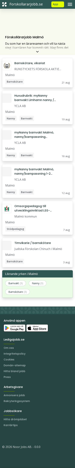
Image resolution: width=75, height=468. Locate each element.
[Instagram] (5, 436)
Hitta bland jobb (14, 371)
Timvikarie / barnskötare (32, 243)
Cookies (9, 359)
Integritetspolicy (14, 354)
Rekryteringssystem (17, 401)
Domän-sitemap (15, 365)
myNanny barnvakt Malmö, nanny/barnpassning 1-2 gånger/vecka (34, 171)
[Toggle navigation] (70, 4)
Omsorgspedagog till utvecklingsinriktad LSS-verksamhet (32, 208)
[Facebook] (20, 436)
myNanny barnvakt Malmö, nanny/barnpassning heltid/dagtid (34, 134)
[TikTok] (27, 436)
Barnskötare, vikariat (29, 63)
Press (7, 377)
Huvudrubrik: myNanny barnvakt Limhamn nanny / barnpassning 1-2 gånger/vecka (34, 98)
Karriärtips (11, 425)
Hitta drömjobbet (15, 419)
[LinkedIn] (12, 436)
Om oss (9, 348)
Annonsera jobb (14, 395)
